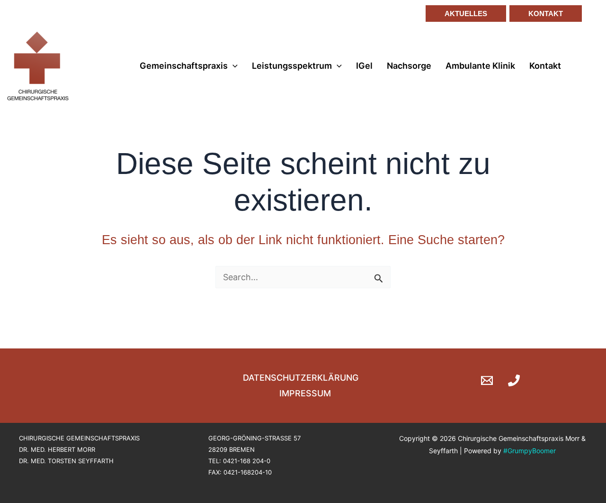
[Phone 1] (514, 380)
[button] (462, 13)
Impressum (305, 393)
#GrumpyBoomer (529, 451)
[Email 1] (487, 380)
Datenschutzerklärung (300, 378)
